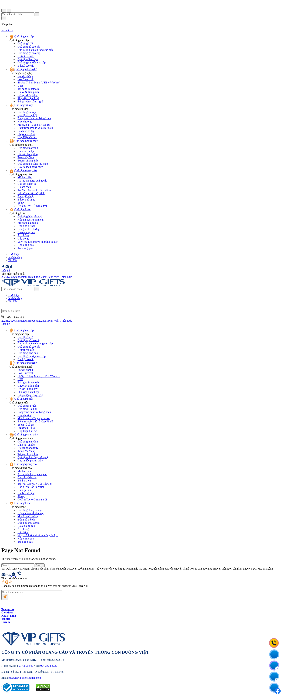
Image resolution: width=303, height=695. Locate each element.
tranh (17, 276)
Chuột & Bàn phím (28, 91)
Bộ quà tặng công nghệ (30, 101)
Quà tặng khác (22, 209)
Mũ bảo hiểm (25, 177)
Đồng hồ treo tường (28, 229)
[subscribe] (4, 597)
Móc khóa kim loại (28, 222)
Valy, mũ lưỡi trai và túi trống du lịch (38, 241)
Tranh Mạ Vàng (26, 157)
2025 (4, 276)
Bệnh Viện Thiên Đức (59, 276)
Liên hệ (5, 621)
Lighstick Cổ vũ (26, 134)
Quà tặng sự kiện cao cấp (32, 62)
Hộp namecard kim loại (30, 219)
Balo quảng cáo (26, 232)
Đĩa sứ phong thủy (28, 154)
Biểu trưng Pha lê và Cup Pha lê (35, 127)
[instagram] (7, 267)
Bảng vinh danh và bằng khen (34, 118)
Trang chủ (7, 609)
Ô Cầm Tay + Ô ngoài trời (32, 205)
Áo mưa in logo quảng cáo (32, 180)
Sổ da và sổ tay (26, 131)
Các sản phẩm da (27, 183)
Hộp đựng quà (26, 244)
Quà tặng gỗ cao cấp (29, 46)
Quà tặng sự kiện (23, 105)
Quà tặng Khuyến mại (30, 216)
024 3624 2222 (48, 665)
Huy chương (25, 121)
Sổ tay (21, 202)
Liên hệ (5, 270)
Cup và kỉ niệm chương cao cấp (35, 49)
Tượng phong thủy (28, 160)
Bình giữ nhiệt (25, 196)
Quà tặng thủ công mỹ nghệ (33, 163)
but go (34, 276)
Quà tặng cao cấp (24, 36)
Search (39, 565)
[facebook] (3, 267)
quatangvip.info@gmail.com (25, 677)
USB (20, 85)
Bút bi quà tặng (26, 199)
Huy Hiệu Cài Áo (27, 137)
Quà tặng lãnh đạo (28, 59)
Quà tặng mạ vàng (28, 147)
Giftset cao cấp (26, 56)
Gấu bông (23, 238)
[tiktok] (11, 267)
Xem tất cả (7, 30)
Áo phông (23, 235)
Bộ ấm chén (24, 186)
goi (22, 276)
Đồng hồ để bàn (26, 225)
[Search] (37, 289)
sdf (45, 276)
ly (8, 276)
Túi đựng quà (25, 248)
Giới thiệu (13, 254)
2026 (12, 276)
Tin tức (5, 618)
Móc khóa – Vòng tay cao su (34, 124)
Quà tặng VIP (25, 43)
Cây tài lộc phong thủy (30, 166)
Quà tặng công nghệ (25, 69)
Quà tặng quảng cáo (25, 170)
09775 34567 (26, 665)
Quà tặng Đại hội (27, 115)
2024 (41, 276)
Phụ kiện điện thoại (28, 98)
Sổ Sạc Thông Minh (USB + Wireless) (39, 82)
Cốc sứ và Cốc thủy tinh (31, 193)
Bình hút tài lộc (26, 151)
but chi (27, 276)
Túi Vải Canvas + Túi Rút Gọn (35, 190)
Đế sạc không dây (28, 95)
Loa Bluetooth (25, 79)
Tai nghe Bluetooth (28, 88)
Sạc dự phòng (25, 76)
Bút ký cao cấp (26, 65)
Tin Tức (12, 260)
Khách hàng (15, 257)
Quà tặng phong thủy (26, 140)
